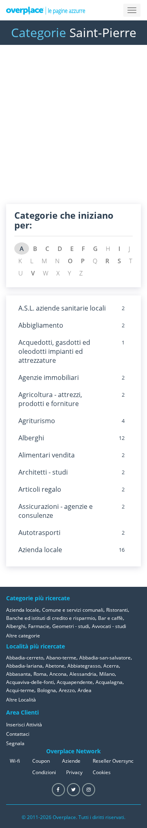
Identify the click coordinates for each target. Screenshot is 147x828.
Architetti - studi (43, 472)
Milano (107, 673)
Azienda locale (40, 549)
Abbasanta (18, 673)
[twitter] (73, 789)
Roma (40, 673)
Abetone (55, 665)
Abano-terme (61, 657)
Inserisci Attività (24, 724)
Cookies (102, 772)
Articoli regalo (39, 489)
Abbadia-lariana (24, 665)
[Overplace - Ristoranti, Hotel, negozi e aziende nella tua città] (45, 10)
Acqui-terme (20, 690)
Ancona (58, 673)
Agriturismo (36, 420)
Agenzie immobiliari (48, 377)
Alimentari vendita (46, 455)
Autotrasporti (39, 532)
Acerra (111, 665)
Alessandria (82, 673)
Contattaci (17, 733)
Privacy (74, 772)
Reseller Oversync (113, 760)
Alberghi (31, 437)
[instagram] (88, 789)
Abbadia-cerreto (24, 657)
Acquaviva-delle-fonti (30, 682)
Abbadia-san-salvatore (105, 657)
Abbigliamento (40, 325)
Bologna (46, 690)
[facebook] (58, 789)
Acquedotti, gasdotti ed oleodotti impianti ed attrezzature (54, 351)
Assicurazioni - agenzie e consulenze (55, 511)
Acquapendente (75, 682)
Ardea (84, 690)
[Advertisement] (73, 130)
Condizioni (44, 772)
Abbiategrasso (83, 665)
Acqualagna (109, 682)
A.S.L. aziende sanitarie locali (62, 308)
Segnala (15, 743)
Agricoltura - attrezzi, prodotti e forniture (50, 399)
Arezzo (67, 690)
